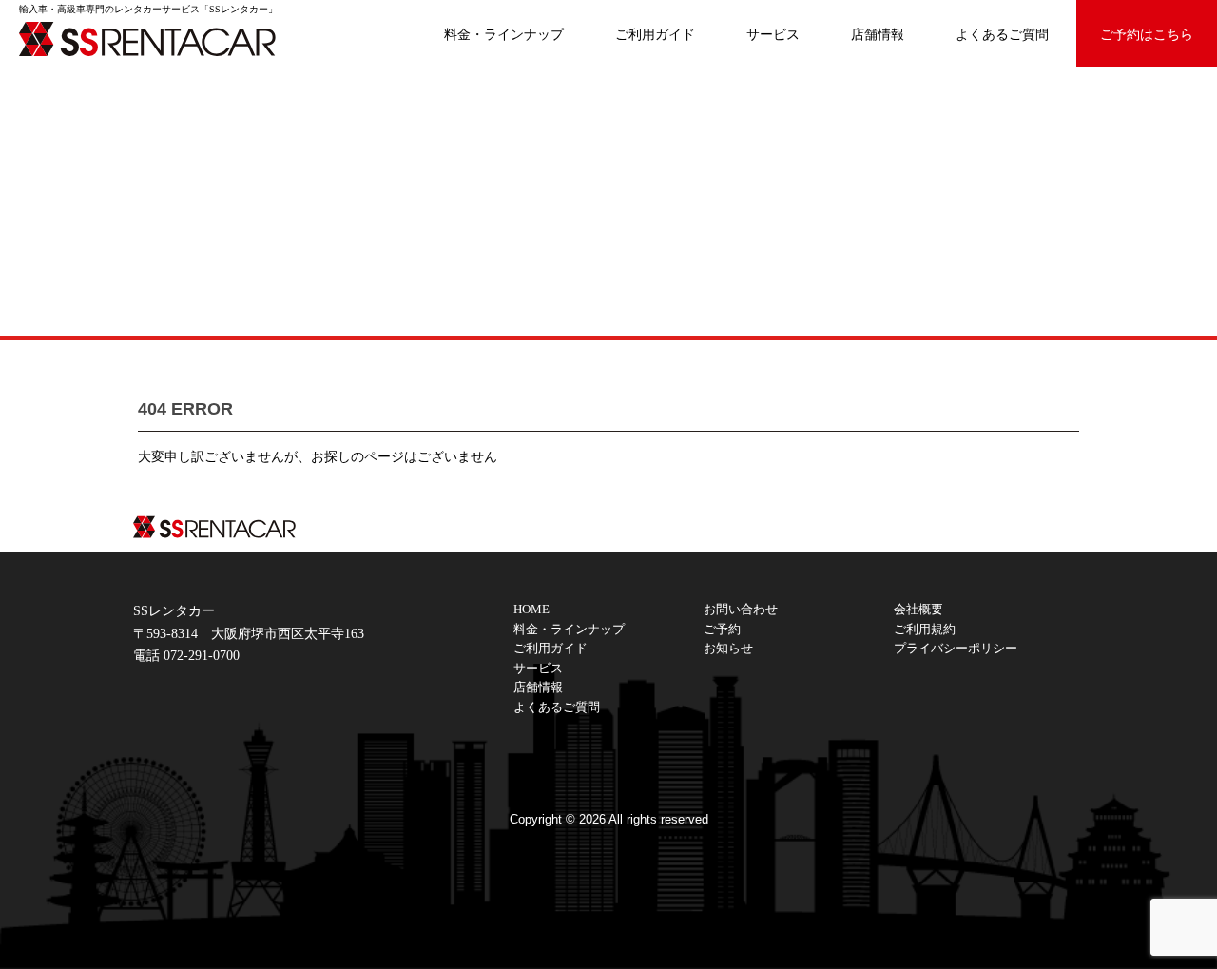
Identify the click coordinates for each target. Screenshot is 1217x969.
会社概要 (918, 609)
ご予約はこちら (1146, 34)
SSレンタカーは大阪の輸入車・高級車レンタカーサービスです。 (161, 38)
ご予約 (722, 629)
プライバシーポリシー (955, 648)
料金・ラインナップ (504, 34)
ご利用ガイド (655, 34)
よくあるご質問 (1002, 34)
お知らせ (728, 648)
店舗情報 (877, 34)
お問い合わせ (741, 609)
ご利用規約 (925, 629)
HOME (531, 609)
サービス (773, 34)
